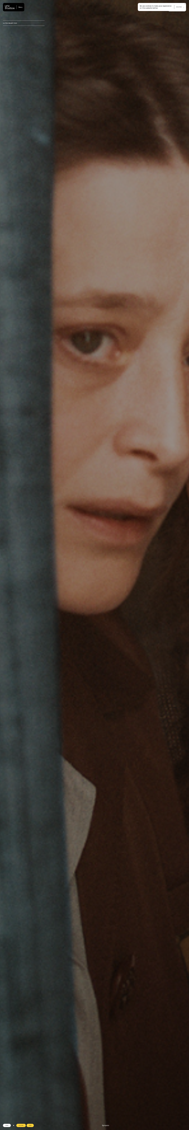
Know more (179, 6)
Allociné (21, 1125)
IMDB (30, 1125)
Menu (20, 7)
